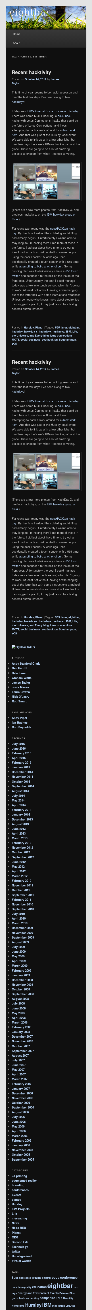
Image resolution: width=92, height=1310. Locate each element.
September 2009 (23, 937)
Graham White (21, 678)
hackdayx (45, 331)
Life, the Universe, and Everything (45, 333)
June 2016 (19, 748)
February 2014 (21, 810)
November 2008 (22, 984)
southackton (50, 339)
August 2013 (20, 824)
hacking (34, 1298)
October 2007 (21, 1046)
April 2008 (19, 1017)
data (14, 1287)
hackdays (18, 102)
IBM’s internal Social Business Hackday (53, 111)
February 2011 (21, 899)
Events (16, 1195)
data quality (24, 1287)
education (39, 1287)
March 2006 (19, 1136)
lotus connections (61, 335)
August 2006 (20, 1112)
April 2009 (19, 961)
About (16, 43)
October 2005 (21, 1154)
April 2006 (19, 1131)
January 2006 (21, 1145)
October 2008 (21, 989)
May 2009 (18, 956)
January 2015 (21, 767)
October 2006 (21, 1102)
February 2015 (21, 762)
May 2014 (18, 800)
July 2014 (18, 795)
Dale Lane (18, 673)
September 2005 (23, 1159)
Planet (39, 327)
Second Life (20, 1242)
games (16, 1199)
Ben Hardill (19, 668)
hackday (17, 331)
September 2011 (23, 895)
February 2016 (21, 753)
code (55, 1277)
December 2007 (22, 1036)
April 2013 (19, 833)
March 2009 (19, 965)
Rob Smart (19, 701)
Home (16, 34)
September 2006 (23, 1107)
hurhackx (59, 331)
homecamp (18, 1305)
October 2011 (21, 890)
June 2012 (19, 862)
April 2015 (19, 758)
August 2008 (20, 998)
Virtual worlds (21, 1261)
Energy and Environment (33, 1293)
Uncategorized (22, 1256)
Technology (20, 1246)
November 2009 (22, 933)
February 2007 (21, 1084)
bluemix (46, 1277)
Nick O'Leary (20, 696)
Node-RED (19, 1227)
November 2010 (22, 904)
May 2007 (18, 1069)
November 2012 (22, 847)
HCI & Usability (64, 1298)
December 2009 (22, 928)
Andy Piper (19, 718)
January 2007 (21, 1088)
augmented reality (24, 1180)
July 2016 (18, 744)
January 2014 (21, 814)
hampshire (47, 1298)
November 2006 (22, 1098)
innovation (58, 1305)
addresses (25, 1277)
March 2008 (19, 1022)
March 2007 (19, 1079)
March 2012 (19, 876)
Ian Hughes (19, 722)
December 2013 (22, 819)
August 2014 (20, 791)
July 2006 (18, 1117)
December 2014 (22, 772)
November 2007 (22, 1041)
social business (30, 339)
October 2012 (21, 852)
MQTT (15, 339)
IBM (68, 331)
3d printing (19, 1176)
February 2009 (21, 970)
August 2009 (20, 942)
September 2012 (23, 857)
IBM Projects (20, 1209)
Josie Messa (20, 687)
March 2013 (19, 838)
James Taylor (21, 682)
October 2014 (21, 781)
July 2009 (18, 947)
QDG (15, 1237)
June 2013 (19, 829)
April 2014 (19, 805)
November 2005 (22, 1150)
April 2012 (19, 871)
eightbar (74, 327)
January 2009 (21, 975)
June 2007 (19, 1065)
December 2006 (22, 1093)
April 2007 (19, 1074)
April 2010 (19, 918)
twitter (16, 1251)
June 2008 (19, 1008)
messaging (19, 1218)
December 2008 (22, 980)
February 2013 (21, 843)
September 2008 (23, 994)
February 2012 (21, 880)
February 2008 (21, 1027)
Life (14, 1213)
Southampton (67, 339)
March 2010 (19, 923)
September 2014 (23, 786)
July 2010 (18, 913)
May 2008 (18, 1013)
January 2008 (21, 1032)
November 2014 (22, 776)
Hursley (29, 327)
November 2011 (22, 885)
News (15, 1223)
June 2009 (19, 951)
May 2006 (18, 1126)
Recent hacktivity (31, 72)
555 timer (61, 327)
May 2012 (18, 866)
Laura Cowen (21, 692)
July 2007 (18, 1060)
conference (68, 1277)
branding (18, 1185)
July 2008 (18, 1003)
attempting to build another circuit (40, 266)
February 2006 (21, 1140)
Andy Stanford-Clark (26, 663)
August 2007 (20, 1055)
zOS (14, 343)
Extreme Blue (67, 1293)
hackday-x (31, 331)
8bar (15, 1277)
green (15, 1298)
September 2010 (23, 909)
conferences (20, 1190)
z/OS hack (64, 116)
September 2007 (23, 1051)
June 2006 (19, 1121)
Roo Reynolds (21, 727)
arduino (36, 1278)
